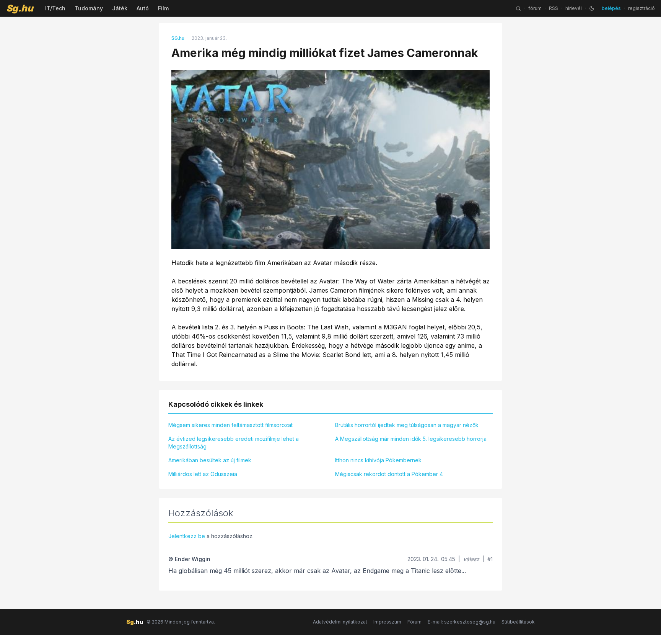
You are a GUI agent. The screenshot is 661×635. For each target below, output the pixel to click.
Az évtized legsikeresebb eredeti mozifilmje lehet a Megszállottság (233, 442)
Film (163, 8)
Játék (119, 8)
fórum (535, 8)
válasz (471, 559)
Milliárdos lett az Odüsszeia (202, 474)
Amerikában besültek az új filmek (209, 460)
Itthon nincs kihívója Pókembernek (378, 460)
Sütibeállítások (518, 622)
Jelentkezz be (186, 536)
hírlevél (573, 8)
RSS (553, 8)
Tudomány (89, 8)
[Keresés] (518, 8)
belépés (611, 8)
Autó (143, 8)
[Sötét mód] (591, 8)
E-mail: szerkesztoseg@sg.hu (461, 622)
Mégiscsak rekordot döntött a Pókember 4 (389, 474)
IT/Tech (55, 8)
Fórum (414, 622)
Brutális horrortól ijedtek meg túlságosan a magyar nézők (407, 425)
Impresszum (387, 622)
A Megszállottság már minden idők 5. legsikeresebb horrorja (411, 438)
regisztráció (641, 8)
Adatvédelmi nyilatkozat (340, 622)
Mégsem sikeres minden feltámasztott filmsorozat (230, 425)
